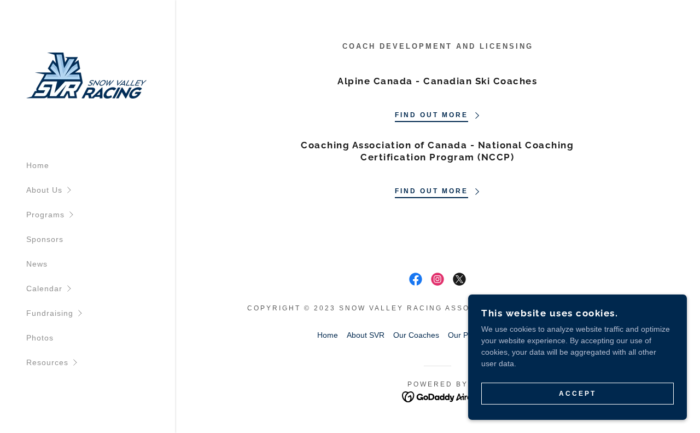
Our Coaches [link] (416, 335)
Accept (577, 393)
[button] (100, 190)
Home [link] (37, 165)
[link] (86, 75)
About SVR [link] (365, 335)
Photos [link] (40, 337)
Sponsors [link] (44, 239)
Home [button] (327, 335)
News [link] (37, 263)
